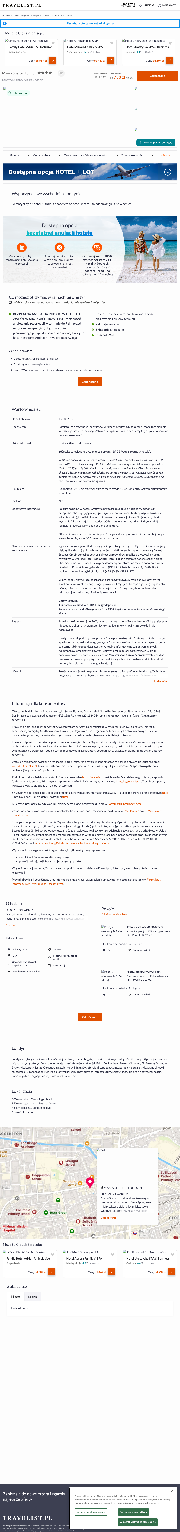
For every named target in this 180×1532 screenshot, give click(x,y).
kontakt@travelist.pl (78, 517)
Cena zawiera (41, 155)
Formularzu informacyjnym (124, 804)
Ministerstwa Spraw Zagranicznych (131, 655)
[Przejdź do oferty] (52, 60)
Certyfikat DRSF (69, 601)
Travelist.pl (7, 15)
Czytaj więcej (161, 681)
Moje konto (169, 5)
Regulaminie (131, 811)
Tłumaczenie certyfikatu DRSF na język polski (87, 605)
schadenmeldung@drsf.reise (82, 571)
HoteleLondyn (20, 1308)
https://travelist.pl (93, 777)
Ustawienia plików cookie (90, 1511)
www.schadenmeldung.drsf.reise (90, 843)
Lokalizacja (163, 155)
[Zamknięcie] (171, 1491)
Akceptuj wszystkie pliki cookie (138, 1521)
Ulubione (149, 5)
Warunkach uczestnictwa (47, 883)
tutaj (165, 792)
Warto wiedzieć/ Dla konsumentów (85, 155)
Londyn (45, 15)
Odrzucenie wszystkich (133, 1511)
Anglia (36, 15)
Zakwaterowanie (131, 155)
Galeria (14, 155)
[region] (123, 1508)
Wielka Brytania (22, 15)
